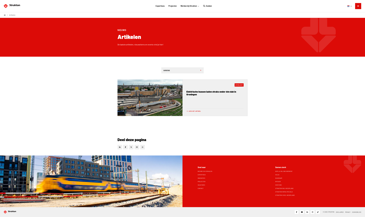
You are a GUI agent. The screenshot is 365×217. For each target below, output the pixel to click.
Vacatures (201, 185)
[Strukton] (12, 6)
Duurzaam (278, 178)
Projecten (201, 181)
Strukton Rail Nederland (284, 188)
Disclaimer (340, 212)
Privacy (347, 212)
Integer (278, 181)
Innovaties (201, 178)
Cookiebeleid (356, 212)
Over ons (278, 185)
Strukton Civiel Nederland (285, 195)
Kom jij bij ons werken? (283, 171)
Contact (201, 188)
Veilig (277, 175)
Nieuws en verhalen (205, 171)
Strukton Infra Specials (284, 192)
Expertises (202, 175)
